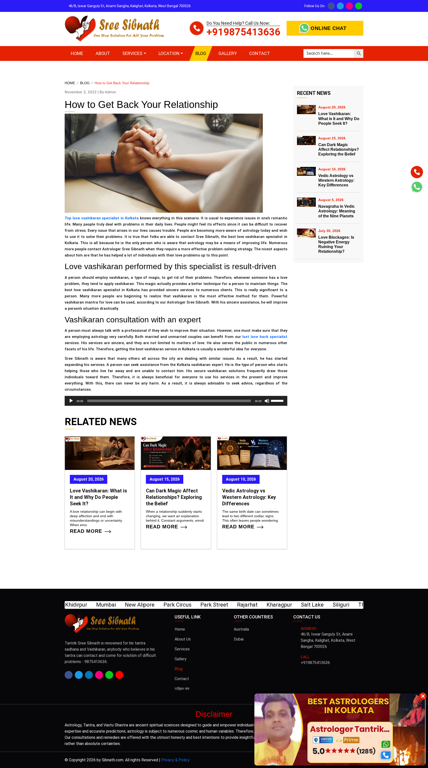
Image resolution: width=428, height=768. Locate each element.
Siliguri (241, 605)
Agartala (338, 605)
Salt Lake (212, 605)
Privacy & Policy (175, 760)
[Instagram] (349, 5)
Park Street (114, 605)
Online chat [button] (329, 28)
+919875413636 (243, 32)
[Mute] (267, 400)
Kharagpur (179, 605)
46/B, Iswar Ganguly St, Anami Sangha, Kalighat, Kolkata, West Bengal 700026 (328, 640)
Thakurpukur (273, 605)
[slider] (278, 400)
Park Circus (77, 605)
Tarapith (308, 605)
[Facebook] (331, 5)
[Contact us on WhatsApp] (358, 5)
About (103, 53)
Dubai (238, 639)
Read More (86, 531)
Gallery (227, 53)
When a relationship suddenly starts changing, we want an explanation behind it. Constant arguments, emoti (175, 516)
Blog (200, 53)
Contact (259, 53)
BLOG (85, 83)
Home (77, 53)
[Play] (71, 400)
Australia (241, 629)
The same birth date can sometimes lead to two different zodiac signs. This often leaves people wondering (250, 516)
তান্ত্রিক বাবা (182, 688)
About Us (183, 639)
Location (169, 53)
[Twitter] (340, 5)
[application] (176, 401)
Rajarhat (147, 605)
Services (132, 53)
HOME (70, 83)
